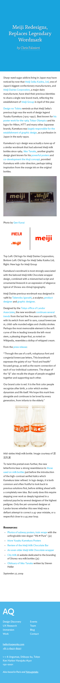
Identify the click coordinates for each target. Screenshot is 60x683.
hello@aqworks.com (13, 644)
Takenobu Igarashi (22, 298)
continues (41, 312)
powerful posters (40, 155)
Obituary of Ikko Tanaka (20, 563)
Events (33, 622)
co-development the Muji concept (21, 159)
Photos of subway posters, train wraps (27, 532)
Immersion (8, 630)
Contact (34, 634)
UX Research (10, 626)
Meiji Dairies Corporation (16, 90)
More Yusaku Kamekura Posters (24, 540)
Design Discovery (12, 622)
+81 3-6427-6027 (12, 648)
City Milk (12, 555)
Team (33, 626)
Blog (32, 630)
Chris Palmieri (30, 48)
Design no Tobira (12, 108)
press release (20, 347)
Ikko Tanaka (29, 151)
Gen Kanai (19, 223)
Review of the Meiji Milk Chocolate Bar (27, 545)
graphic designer (26, 301)
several (51, 312)
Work (6, 634)
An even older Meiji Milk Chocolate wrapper (30, 550)
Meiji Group (27, 102)
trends (6, 316)
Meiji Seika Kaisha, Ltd (37, 82)
